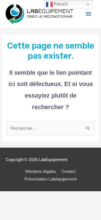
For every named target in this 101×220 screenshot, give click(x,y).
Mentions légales (40, 171)
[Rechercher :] (50, 128)
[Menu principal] (88, 14)
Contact (68, 171)
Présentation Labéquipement (50, 179)
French (60, 4)
